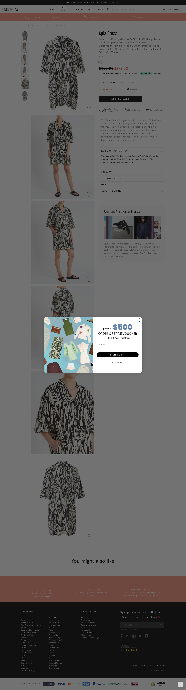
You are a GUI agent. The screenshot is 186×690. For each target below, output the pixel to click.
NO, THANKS (118, 362)
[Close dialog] (139, 319)
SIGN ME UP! (117, 355)
